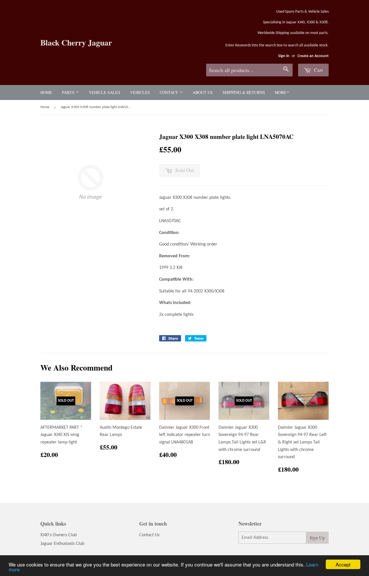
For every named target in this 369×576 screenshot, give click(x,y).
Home (46, 92)
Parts (69, 92)
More (280, 92)
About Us (203, 92)
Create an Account (313, 56)
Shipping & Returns (244, 92)
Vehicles (140, 92)
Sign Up (317, 538)
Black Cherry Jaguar (76, 42)
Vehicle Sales (104, 92)
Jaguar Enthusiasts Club (62, 543)
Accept (343, 564)
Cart (317, 69)
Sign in (283, 56)
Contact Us (149, 535)
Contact (169, 92)
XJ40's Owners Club (58, 535)
